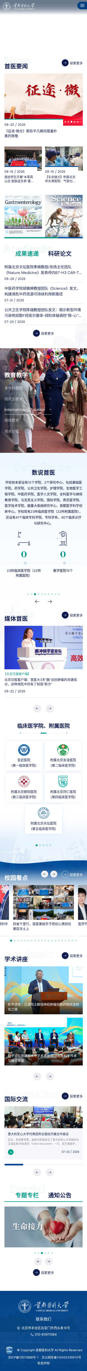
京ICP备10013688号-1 (23, 1352)
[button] (49, 44)
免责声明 (43, 1358)
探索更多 (76, 63)
